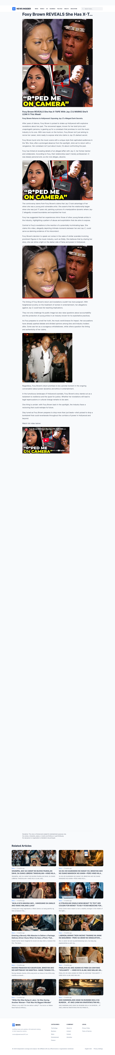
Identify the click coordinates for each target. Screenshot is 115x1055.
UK (47, 8)
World (42, 8)
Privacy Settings (98, 1048)
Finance (53, 1040)
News (36, 8)
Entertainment (55, 1037)
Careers (69, 1034)
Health (66, 8)
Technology (54, 1028)
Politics (59, 8)
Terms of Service (87, 1031)
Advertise (69, 1037)
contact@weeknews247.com (20, 1034)
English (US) (88, 1048)
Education (74, 8)
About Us (69, 1028)
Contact (69, 1031)
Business (52, 8)
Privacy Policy (86, 1028)
